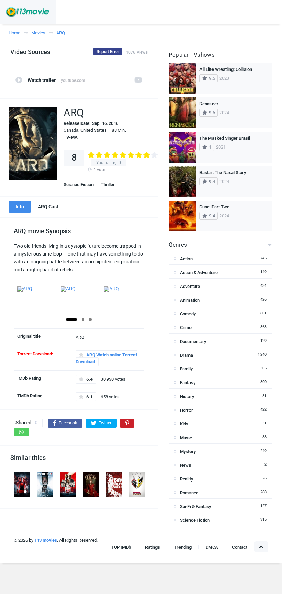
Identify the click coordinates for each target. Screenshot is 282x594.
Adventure (190, 286)
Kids (184, 423)
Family (186, 368)
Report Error (108, 51)
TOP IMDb (121, 547)
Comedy (188, 313)
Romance (189, 492)
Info (19, 206)
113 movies (45, 540)
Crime (186, 327)
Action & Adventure (199, 272)
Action (186, 258)
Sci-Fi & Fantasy (195, 506)
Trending (183, 547)
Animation (190, 300)
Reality (186, 479)
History (187, 396)
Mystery (188, 451)
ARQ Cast (48, 206)
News (185, 465)
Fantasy (187, 382)
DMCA (212, 547)
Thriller (108, 184)
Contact (239, 547)
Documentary (193, 341)
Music (186, 437)
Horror (186, 410)
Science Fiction (79, 184)
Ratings (152, 547)
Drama (186, 355)
